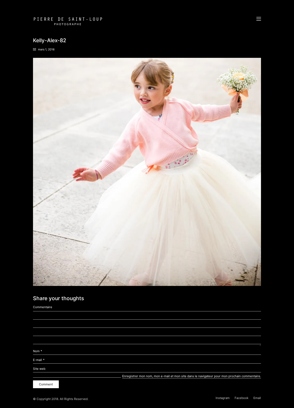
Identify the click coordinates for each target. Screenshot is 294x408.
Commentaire (42, 307)
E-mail (39, 360)
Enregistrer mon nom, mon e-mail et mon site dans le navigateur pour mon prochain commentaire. (191, 376)
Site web (39, 369)
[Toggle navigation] (258, 19)
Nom (37, 351)
